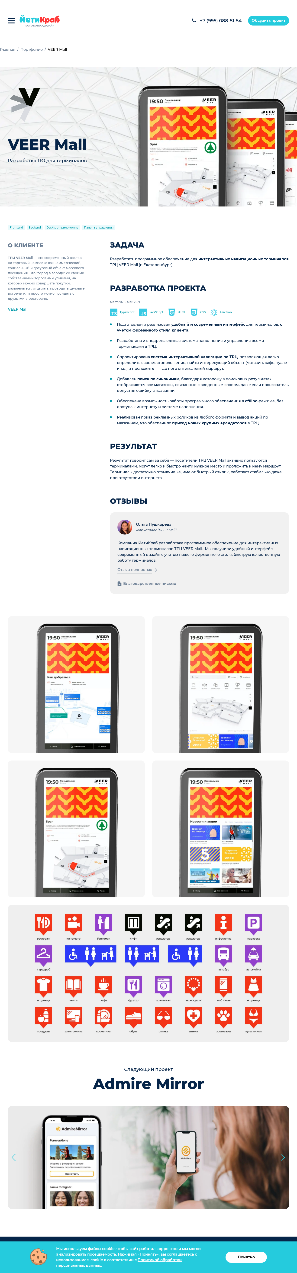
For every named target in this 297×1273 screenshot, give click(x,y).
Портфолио (31, 49)
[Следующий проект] (283, 1157)
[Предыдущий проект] (13, 1157)
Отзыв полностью (134, 569)
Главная (7, 49)
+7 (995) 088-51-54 (221, 20)
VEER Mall (18, 309)
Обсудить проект (268, 20)
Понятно (246, 1257)
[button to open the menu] (11, 20)
